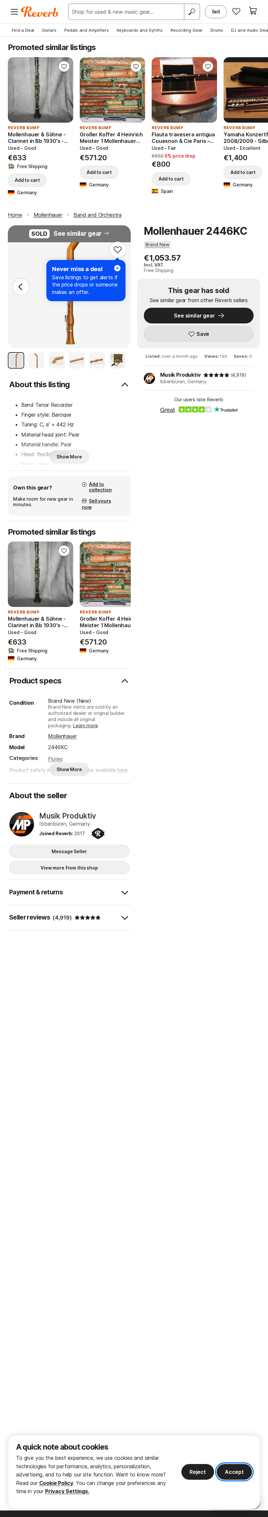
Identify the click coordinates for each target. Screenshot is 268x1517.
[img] (216, 375)
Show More (69, 456)
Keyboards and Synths (140, 30)
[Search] (192, 12)
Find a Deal (23, 30)
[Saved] (236, 11)
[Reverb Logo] (40, 11)
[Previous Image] (21, 287)
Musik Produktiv (180, 374)
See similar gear (78, 233)
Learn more (85, 725)
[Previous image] (17, 90)
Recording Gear (187, 30)
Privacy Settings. (67, 1491)
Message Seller (69, 851)
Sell (216, 11)
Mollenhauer (62, 736)
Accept (234, 1472)
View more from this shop (69, 868)
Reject (198, 1472)
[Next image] (64, 90)
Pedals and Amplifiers (86, 30)
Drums (216, 30)
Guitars (49, 30)
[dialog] (134, 1472)
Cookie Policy (56, 1483)
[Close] (117, 268)
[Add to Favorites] (64, 66)
